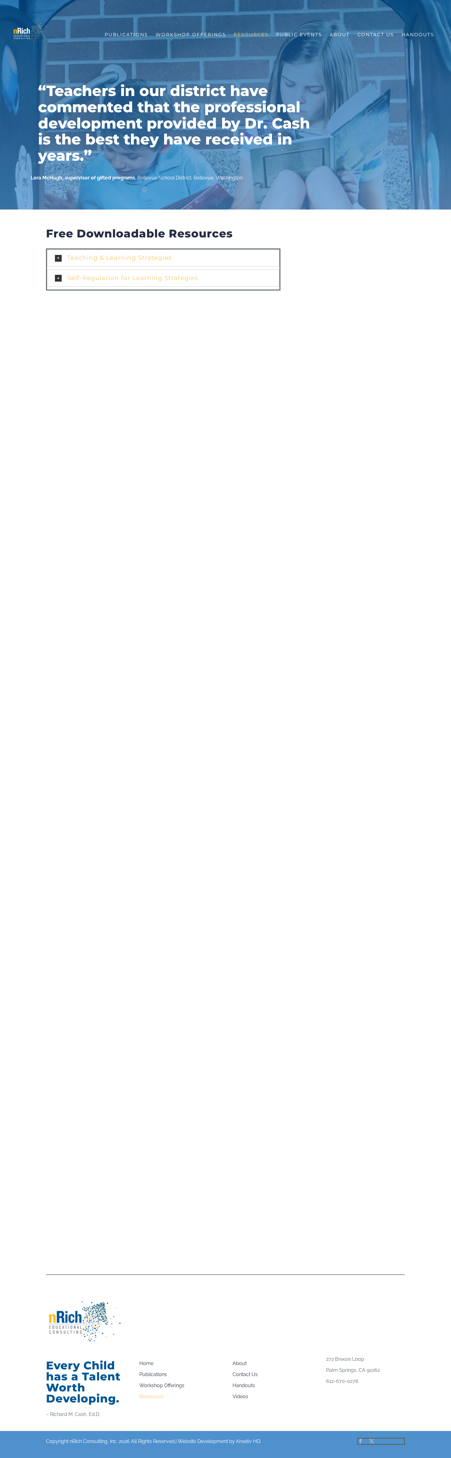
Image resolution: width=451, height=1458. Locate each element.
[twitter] (371, 1441)
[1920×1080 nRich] (85, 1302)
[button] (163, 258)
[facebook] (360, 1441)
